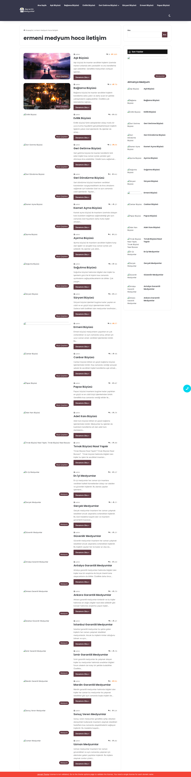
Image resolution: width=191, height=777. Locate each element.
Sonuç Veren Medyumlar (90, 714)
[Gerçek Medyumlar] (134, 267)
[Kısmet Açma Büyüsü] (134, 150)
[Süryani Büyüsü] (134, 185)
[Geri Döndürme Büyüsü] (134, 138)
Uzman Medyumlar (86, 744)
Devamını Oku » (82, 77)
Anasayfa (29, 30)
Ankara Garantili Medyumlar (92, 595)
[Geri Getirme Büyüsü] (134, 127)
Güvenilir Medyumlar (87, 536)
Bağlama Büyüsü (71, 5)
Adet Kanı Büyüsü (85, 416)
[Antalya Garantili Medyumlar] (134, 290)
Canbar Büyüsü (84, 357)
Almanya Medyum (138, 82)
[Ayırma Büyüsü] (134, 162)
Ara (128, 30)
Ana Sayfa (42, 5)
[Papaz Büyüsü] (134, 219)
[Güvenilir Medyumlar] (134, 278)
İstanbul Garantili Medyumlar (93, 624)
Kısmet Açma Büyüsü (88, 208)
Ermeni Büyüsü (146, 5)
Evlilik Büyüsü (89, 5)
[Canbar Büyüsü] (134, 208)
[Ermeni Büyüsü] (134, 196)
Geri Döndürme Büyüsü (89, 178)
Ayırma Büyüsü (84, 238)
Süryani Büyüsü (129, 5)
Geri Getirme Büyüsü (108, 5)
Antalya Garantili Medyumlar (93, 565)
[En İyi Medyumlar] (134, 255)
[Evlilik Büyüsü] (134, 115)
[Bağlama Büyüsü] (134, 104)
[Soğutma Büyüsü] (134, 173)
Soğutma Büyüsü (85, 267)
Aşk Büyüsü (55, 5)
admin (77, 54)
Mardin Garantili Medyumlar (92, 685)
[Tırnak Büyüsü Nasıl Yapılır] (134, 243)
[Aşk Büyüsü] (134, 92)
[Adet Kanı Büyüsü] (134, 231)
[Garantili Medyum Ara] (27, 10)
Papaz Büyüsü (163, 5)
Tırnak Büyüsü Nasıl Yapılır (91, 446)
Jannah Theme (43, 774)
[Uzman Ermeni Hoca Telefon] (187, 388)
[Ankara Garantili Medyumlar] (134, 301)
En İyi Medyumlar (85, 476)
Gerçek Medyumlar (86, 506)
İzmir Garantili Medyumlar (91, 654)
